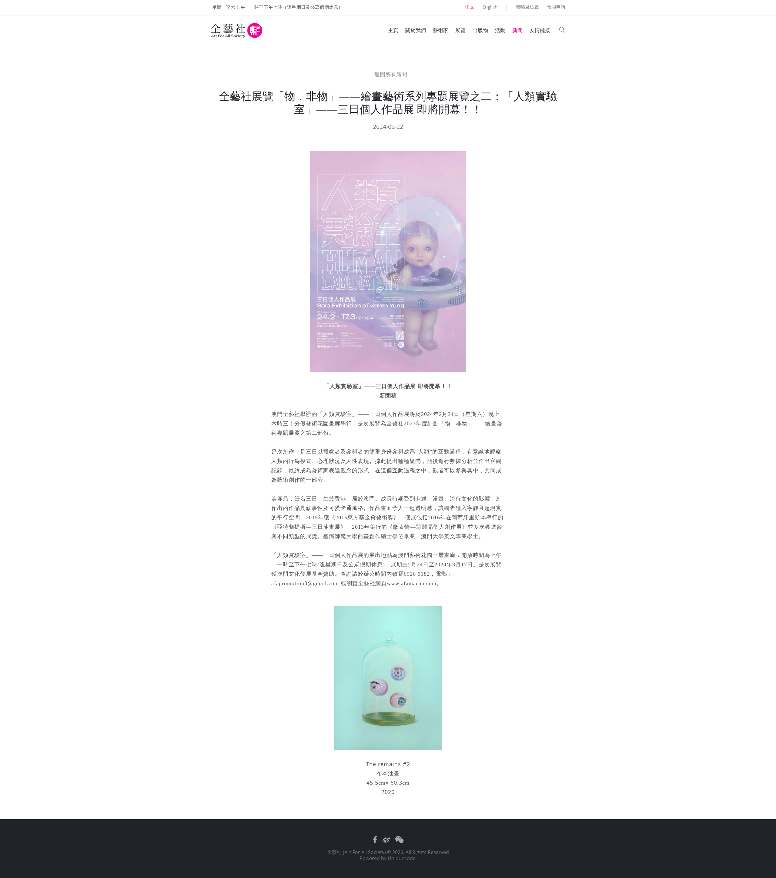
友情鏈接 (540, 30)
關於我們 (415, 30)
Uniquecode (402, 858)
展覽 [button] (460, 30)
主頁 (393, 30)
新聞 (517, 30)
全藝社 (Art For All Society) (356, 852)
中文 (469, 7)
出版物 (480, 30)
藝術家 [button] (440, 30)
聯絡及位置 (527, 7)
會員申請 (556, 7)
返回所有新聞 (390, 74)
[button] (562, 30)
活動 (500, 30)
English (490, 7)
